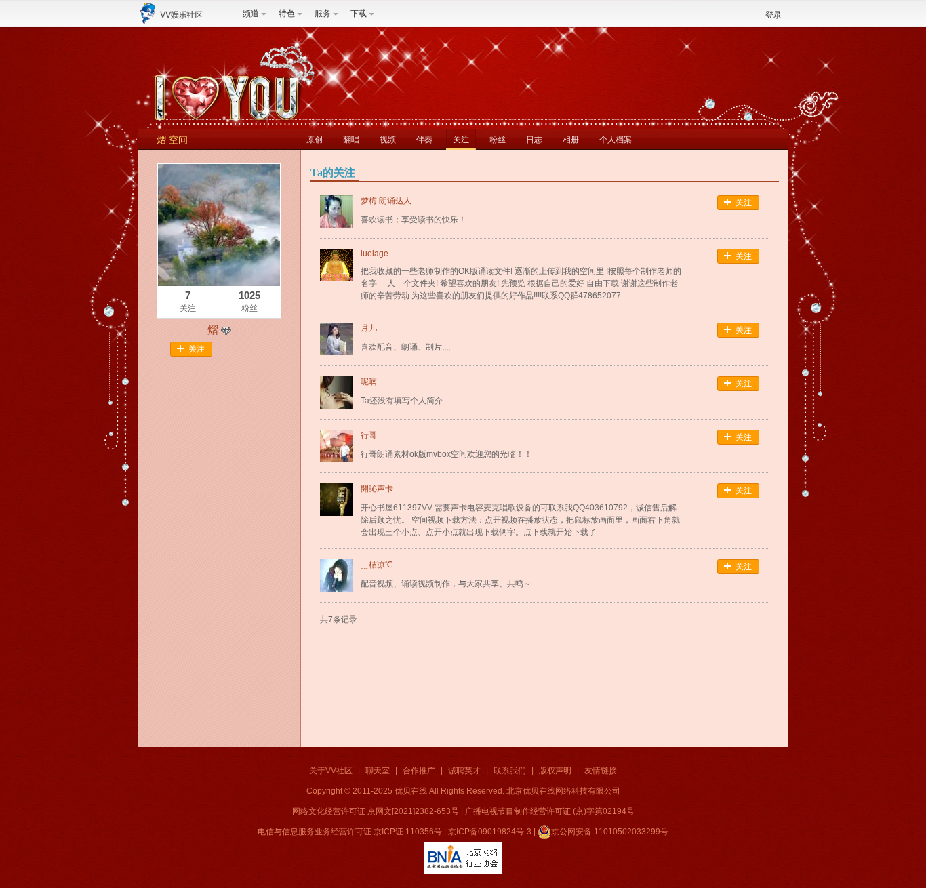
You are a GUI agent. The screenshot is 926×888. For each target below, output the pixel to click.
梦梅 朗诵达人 (386, 200)
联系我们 (510, 770)
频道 (251, 13)
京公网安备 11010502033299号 (609, 831)
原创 (314, 139)
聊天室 (377, 770)
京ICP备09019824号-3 (489, 831)
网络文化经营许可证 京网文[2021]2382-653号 (375, 811)
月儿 (369, 328)
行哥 (369, 435)
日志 (534, 139)
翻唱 (351, 139)
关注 (461, 139)
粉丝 (497, 139)
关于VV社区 (331, 770)
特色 (287, 13)
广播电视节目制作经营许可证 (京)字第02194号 (550, 811)
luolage (374, 253)
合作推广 (419, 770)
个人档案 (615, 139)
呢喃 (369, 381)
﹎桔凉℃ (376, 564)
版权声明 (555, 770)
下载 (358, 13)
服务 (323, 13)
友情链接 (600, 770)
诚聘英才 (464, 770)
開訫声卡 (377, 488)
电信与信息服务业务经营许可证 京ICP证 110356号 (350, 831)
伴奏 (424, 139)
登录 (773, 15)
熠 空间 (172, 139)
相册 (571, 139)
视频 (388, 139)
